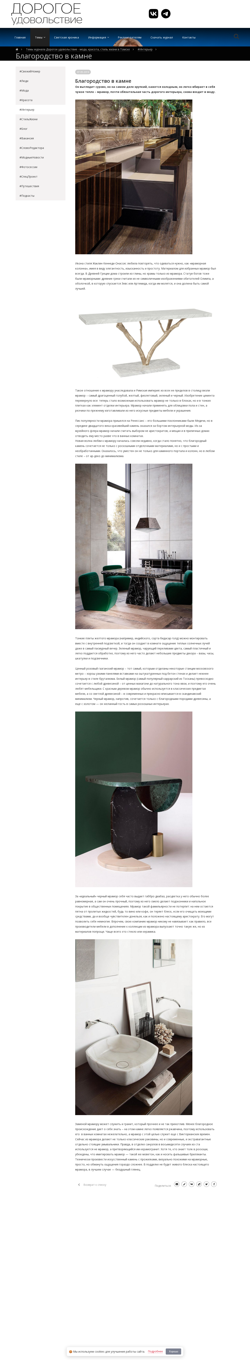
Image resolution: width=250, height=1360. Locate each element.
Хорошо (173, 1351)
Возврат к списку (94, 1185)
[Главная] (17, 49)
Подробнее (155, 1351)
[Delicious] (199, 1184)
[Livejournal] (184, 1184)
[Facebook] (214, 1184)
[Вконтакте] (191, 1184)
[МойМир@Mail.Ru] (176, 1184)
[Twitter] (206, 1184)
